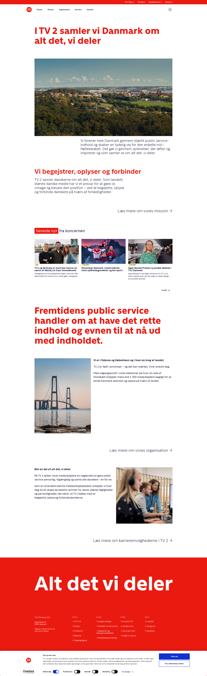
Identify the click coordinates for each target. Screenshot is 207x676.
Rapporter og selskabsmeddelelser (105, 632)
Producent (78, 631)
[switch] (77, 671)
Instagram (151, 626)
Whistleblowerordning (107, 638)
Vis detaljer (126, 672)
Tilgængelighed (80, 640)
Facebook (151, 631)
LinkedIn (150, 621)
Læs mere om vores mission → (145, 211)
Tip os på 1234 (128, 631)
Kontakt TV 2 (127, 621)
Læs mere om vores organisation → (141, 450)
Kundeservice (155, 2)
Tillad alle (174, 656)
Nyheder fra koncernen (108, 626)
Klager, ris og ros (129, 636)
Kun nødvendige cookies (174, 663)
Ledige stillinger (104, 621)
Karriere (78, 10)
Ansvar (39, 10)
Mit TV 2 (77, 621)
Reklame (77, 636)
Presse (168, 2)
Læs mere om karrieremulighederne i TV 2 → (132, 540)
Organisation (64, 10)
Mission (51, 10)
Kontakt (90, 10)
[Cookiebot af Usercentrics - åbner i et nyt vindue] (28, 671)
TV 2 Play (129, 2)
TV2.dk (141, 2)
